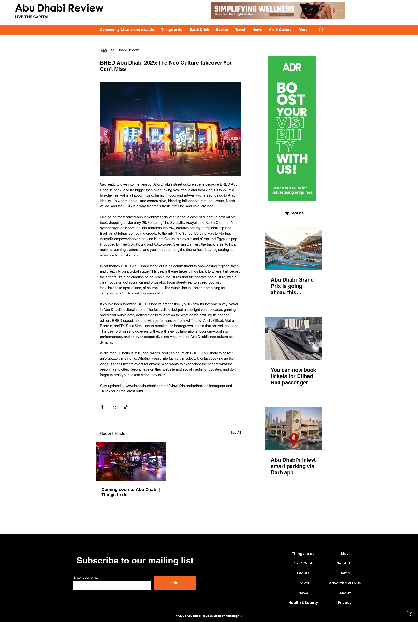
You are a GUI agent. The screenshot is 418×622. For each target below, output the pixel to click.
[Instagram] (410, 589)
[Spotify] (410, 606)
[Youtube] (410, 597)
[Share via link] (126, 407)
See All (235, 432)
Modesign (232, 616)
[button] (321, 29)
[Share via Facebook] (102, 407)
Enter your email (86, 577)
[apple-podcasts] (410, 614)
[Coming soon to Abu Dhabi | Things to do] (131, 461)
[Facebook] (410, 580)
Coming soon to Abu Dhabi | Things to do (130, 492)
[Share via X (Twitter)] (114, 407)
